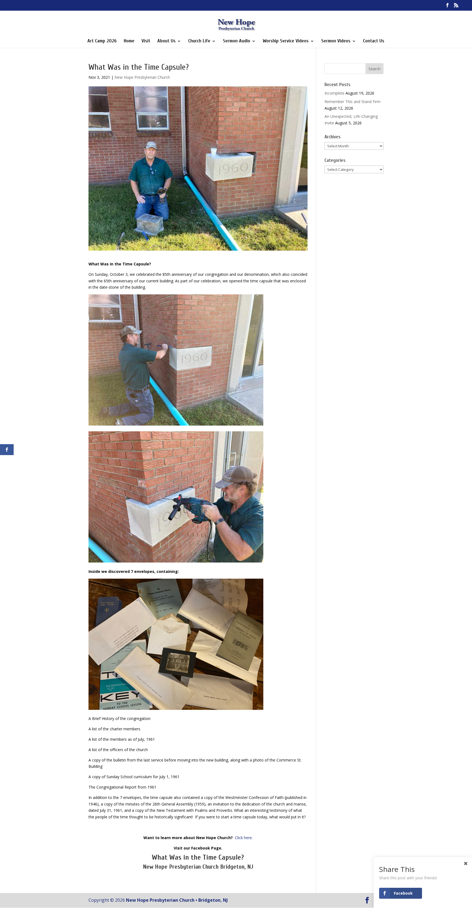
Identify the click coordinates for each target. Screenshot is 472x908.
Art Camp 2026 (102, 41)
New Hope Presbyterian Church (142, 77)
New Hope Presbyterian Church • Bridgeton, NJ (177, 900)
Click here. (244, 837)
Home (129, 41)
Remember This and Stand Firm (352, 101)
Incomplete (334, 93)
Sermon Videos (335, 41)
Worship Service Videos (286, 41)
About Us (166, 41)
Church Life (199, 41)
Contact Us (373, 41)
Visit (145, 41)
